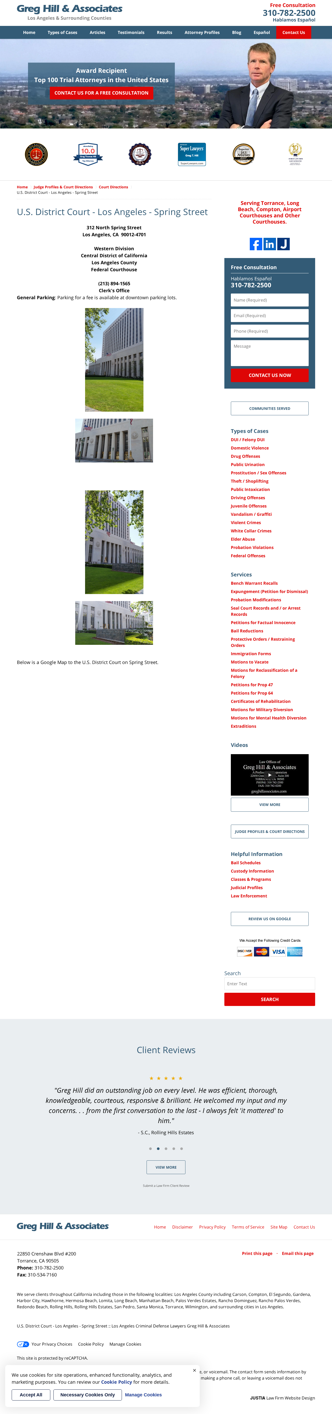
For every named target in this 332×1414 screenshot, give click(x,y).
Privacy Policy (212, 1227)
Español (262, 32)
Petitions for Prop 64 (252, 693)
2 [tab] (158, 1149)
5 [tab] (181, 1149)
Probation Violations (252, 547)
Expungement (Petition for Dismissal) (269, 591)
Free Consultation (254, 267)
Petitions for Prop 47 (252, 685)
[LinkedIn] (270, 244)
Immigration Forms (251, 653)
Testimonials (131, 32)
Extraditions (243, 726)
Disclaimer (182, 1227)
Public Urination (248, 464)
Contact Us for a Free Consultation (101, 93)
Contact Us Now (270, 375)
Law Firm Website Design (282, 1398)
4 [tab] (174, 1149)
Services (241, 574)
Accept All (31, 1394)
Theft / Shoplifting (249, 481)
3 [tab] (166, 1149)
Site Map (279, 1227)
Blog (236, 32)
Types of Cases (62, 32)
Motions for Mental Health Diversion (269, 718)
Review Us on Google (269, 918)
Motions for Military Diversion (262, 709)
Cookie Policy (91, 1344)
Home (29, 32)
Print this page (257, 1253)
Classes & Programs (251, 879)
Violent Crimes (246, 522)
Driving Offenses (248, 498)
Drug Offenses (245, 456)
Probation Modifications (256, 600)
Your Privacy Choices (52, 1344)
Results (164, 32)
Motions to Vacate (249, 662)
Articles (97, 32)
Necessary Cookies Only (87, 1394)
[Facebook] (256, 244)
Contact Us (293, 32)
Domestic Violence (250, 448)
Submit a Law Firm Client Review (166, 1185)
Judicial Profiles (247, 887)
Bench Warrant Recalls (254, 583)
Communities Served (269, 408)
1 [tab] (150, 1149)
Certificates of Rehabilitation (261, 701)
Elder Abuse (243, 539)
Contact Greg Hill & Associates (289, 13)
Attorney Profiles (202, 32)
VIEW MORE (269, 804)
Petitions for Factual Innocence (263, 622)
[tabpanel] (166, 1105)
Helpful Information (256, 854)
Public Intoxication (250, 489)
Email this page (298, 1253)
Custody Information (252, 871)
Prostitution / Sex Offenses (258, 473)
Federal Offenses (248, 556)
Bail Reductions (247, 631)
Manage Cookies (125, 1344)
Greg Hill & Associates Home (69, 13)
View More (166, 1167)
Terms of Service (248, 1227)
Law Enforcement (249, 896)
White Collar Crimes (251, 531)
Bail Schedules (246, 863)
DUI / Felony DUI (248, 439)
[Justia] (283, 244)
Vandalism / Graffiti (251, 514)
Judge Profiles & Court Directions (270, 831)
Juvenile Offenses (249, 506)
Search (270, 999)
